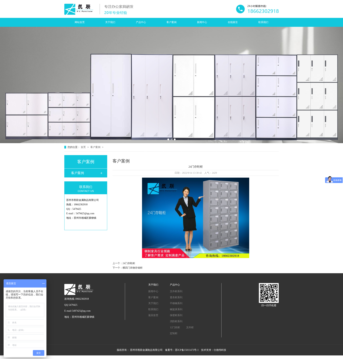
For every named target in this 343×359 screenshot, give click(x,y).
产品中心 (141, 22)
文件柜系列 (176, 291)
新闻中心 (202, 22)
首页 (83, 147)
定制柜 (173, 333)
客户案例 (171, 22)
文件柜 (190, 327)
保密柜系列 (176, 315)
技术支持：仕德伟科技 (213, 350)
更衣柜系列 (176, 297)
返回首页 (153, 315)
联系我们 (263, 22)
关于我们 (110, 22)
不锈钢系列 (176, 303)
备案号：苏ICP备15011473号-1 (182, 350)
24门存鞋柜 (129, 263)
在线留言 (233, 22)
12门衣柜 (175, 327)
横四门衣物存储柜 (133, 267)
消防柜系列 (176, 321)
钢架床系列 (176, 309)
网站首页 (80, 22)
